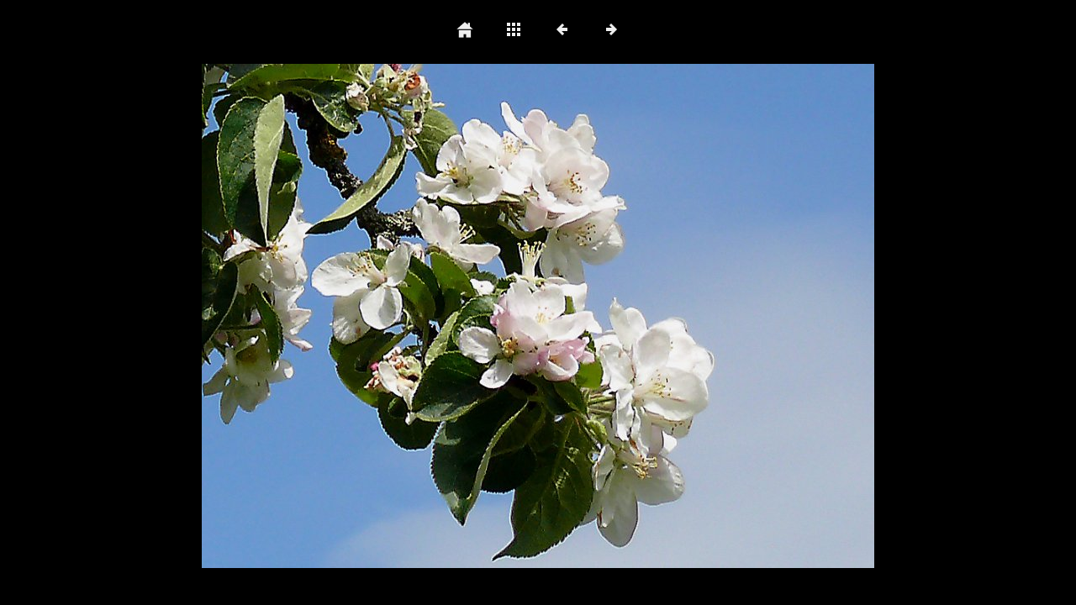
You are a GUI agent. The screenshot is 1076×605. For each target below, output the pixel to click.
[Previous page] (336, 316)
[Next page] (672, 316)
